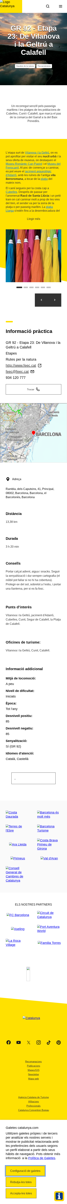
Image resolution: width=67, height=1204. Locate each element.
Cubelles (11, 191)
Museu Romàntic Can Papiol (24, 163)
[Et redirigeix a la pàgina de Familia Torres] (49, 943)
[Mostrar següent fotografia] (54, 300)
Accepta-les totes (21, 1193)
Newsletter (33, 1074)
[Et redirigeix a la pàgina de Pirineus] (18, 858)
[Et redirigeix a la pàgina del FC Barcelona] (18, 915)
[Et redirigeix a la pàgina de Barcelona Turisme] (49, 828)
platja (44, 178)
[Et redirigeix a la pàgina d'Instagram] (38, 1042)
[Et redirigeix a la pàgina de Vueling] (17, 929)
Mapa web (33, 1078)
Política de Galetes (41, 1158)
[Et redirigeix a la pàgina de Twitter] (28, 1042)
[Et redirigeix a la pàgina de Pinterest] (58, 1042)
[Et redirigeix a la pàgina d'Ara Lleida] (17, 844)
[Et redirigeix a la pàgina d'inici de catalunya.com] (33, 1022)
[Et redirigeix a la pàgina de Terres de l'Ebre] (18, 828)
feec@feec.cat (17, 371)
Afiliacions (33, 1101)
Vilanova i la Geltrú (37, 152)
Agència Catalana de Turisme (33, 1097)
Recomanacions (33, 1061)
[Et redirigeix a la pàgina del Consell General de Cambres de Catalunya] (18, 874)
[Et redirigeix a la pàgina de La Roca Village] (18, 943)
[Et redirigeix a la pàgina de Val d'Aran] (49, 858)
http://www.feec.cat (21, 365)
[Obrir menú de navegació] (60, 6)
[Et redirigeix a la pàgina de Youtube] (18, 1042)
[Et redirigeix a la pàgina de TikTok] (48, 1042)
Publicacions (33, 1066)
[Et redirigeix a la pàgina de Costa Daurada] (18, 815)
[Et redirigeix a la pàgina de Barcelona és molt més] (49, 815)
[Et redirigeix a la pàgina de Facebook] (8, 1042)
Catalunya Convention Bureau (33, 1110)
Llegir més (33, 218)
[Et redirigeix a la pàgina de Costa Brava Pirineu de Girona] (49, 844)
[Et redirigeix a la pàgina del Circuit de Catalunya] (49, 915)
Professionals (33, 1106)
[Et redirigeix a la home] (11, 6)
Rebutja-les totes (21, 1182)
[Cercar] (47, 6)
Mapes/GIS (33, 1070)
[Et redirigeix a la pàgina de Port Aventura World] (49, 929)
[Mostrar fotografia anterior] (41, 300)
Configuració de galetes (25, 1170)
